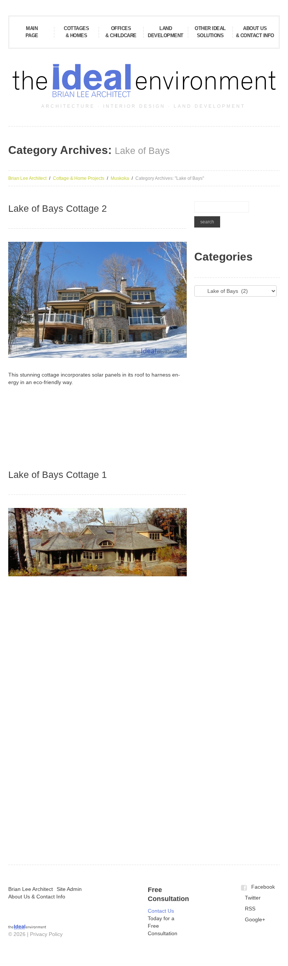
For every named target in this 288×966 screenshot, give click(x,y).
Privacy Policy (46, 934)
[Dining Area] (155, 700)
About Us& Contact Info (255, 32)
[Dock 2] (37, 655)
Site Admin (69, 889)
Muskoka (120, 178)
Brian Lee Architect (27, 178)
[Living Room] (155, 745)
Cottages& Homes (76, 32)
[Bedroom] (96, 700)
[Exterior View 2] (97, 413)
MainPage (32, 32)
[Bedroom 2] (37, 745)
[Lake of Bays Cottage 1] (97, 542)
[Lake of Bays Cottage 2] (97, 300)
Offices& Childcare (120, 32)
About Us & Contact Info (36, 897)
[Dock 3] (96, 655)
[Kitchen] (96, 745)
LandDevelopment (165, 32)
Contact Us (161, 911)
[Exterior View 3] (155, 610)
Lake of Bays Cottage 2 (57, 208)
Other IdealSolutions (210, 32)
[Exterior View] (38, 413)
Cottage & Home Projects (78, 178)
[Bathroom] (37, 700)
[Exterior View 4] (37, 790)
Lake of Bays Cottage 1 (57, 474)
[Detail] (155, 655)
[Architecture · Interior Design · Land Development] (27, 927)
